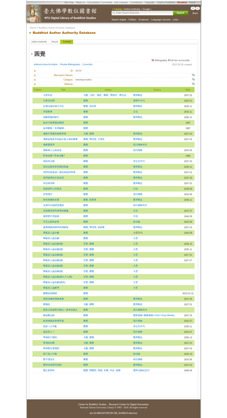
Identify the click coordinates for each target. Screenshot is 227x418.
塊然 (99, 95)
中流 (135, 216)
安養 (106, 370)
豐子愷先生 (49, 359)
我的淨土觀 (49, 161)
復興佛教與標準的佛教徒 (55, 227)
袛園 (118, 370)
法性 (92, 95)
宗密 (85, 243)
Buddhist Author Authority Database (57, 27)
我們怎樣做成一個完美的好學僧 (59, 172)
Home (192, 2)
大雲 (135, 238)
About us (80, 2)
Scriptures (144, 19)
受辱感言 (47, 194)
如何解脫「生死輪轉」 (54, 128)
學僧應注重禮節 (51, 348)
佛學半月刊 (139, 100)
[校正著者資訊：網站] (193, 84)
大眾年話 (47, 95)
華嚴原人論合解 (51, 238)
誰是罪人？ (49, 331)
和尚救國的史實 (51, 199)
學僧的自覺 (49, 342)
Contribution (136, 2)
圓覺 (106, 95)
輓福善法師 (49, 315)
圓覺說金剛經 (50, 293)
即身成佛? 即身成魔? (54, 155)
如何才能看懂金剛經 (53, 122)
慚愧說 (46, 304)
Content (67, 41)
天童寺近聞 (49, 100)
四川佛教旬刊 (140, 144)
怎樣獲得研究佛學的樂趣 (55, 210)
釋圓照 (92, 370)
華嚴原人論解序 (51, 287)
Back (195, 13)
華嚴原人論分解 (51, 232)
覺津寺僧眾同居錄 (52, 364)
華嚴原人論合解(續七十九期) (57, 276)
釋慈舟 (114, 95)
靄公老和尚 (49, 370)
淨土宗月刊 (139, 161)
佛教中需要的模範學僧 (54, 133)
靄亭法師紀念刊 (141, 370)
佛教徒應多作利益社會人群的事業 (60, 139)
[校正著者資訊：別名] (193, 75)
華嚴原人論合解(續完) (54, 282)
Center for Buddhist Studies (92, 404)
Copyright (149, 2)
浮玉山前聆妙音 (51, 221)
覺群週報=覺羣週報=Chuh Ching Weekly (154, 315)
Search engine (119, 19)
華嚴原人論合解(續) (53, 243)
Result (55, 41)
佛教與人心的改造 (52, 150)
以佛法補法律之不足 (53, 106)
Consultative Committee (99, 2)
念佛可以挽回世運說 (53, 205)
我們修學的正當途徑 (53, 177)
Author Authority (39, 41)
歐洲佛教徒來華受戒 (53, 320)
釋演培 (92, 139)
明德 (100, 370)
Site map (69, 2)
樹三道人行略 (50, 353)
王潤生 (101, 139)
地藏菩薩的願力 (51, 117)
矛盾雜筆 (47, 111)
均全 (112, 370)
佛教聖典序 (49, 144)
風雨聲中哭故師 (51, 216)
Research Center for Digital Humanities (129, 404)
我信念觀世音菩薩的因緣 (55, 166)
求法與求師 (49, 183)
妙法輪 (136, 221)
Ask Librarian (121, 2)
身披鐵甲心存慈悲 (52, 188)
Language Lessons (161, 19)
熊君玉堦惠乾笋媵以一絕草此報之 (60, 309)
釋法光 (122, 95)
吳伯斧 (92, 106)
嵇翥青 (92, 199)
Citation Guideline (166, 2)
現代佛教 (137, 150)
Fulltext (132, 19)
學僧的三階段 (50, 337)
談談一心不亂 (50, 326)
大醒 (86, 95)
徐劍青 (101, 227)
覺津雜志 (137, 95)
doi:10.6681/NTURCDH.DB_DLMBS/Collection (113, 413)
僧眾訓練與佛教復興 (53, 298)
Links (175, 19)
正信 (135, 111)
